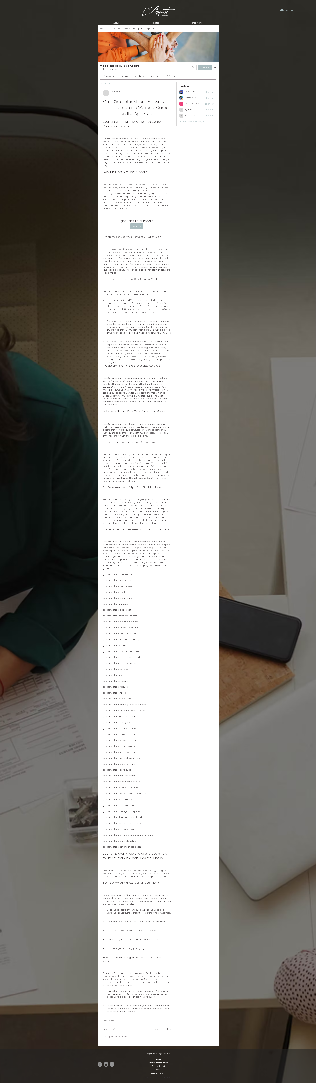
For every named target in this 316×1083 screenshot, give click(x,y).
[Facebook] (100, 1064)
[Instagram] (106, 1064)
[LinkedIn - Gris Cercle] (112, 1064)
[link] (109, 76)
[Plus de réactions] (113, 1029)
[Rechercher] (192, 67)
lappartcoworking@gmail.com (159, 1054)
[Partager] (169, 91)
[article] (137, 565)
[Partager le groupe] (214, 67)
